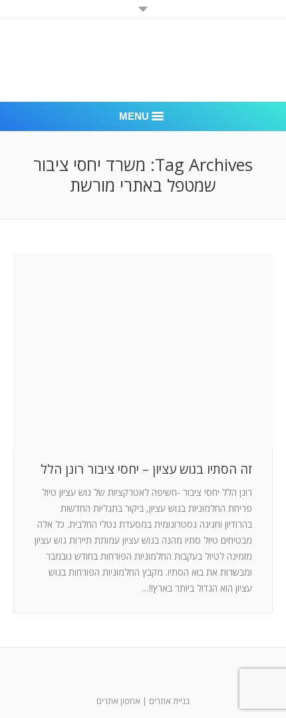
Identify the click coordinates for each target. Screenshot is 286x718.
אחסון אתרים (118, 701)
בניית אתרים (169, 701)
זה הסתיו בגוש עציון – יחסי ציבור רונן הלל (146, 469)
